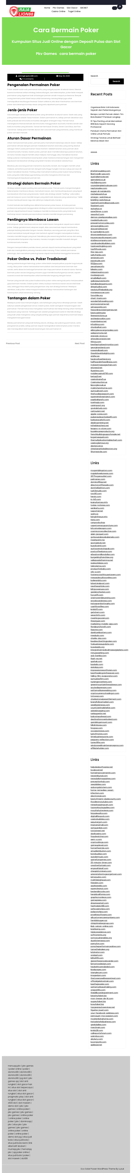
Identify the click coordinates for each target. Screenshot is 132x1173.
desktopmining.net (100, 422)
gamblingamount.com (101, 722)
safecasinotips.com (100, 908)
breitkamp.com (98, 929)
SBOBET (84, 8)
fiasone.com (97, 629)
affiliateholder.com (100, 748)
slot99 (24, 1158)
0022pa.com (96, 263)
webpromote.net (99, 333)
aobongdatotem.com (101, 787)
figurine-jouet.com (100, 1010)
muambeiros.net (99, 321)
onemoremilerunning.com (103, 597)
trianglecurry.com (99, 972)
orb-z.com (96, 571)
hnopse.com (97, 728)
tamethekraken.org (100, 949)
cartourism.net (98, 411)
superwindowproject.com (103, 396)
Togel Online (74, 11)
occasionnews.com (100, 730)
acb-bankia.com (98, 655)
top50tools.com (98, 249)
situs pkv (17, 1124)
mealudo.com (97, 635)
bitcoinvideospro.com (101, 528)
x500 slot (12, 1102)
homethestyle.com (100, 848)
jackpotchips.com (99, 911)
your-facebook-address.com (105, 1013)
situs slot (12, 1090)
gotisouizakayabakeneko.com (105, 537)
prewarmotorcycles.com (102, 223)
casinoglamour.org (100, 442)
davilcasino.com (98, 833)
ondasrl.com (96, 955)
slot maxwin (24, 1102)
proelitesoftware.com (101, 914)
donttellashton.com (100, 487)
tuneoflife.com (98, 742)
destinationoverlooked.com (104, 719)
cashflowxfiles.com (100, 606)
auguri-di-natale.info (101, 191)
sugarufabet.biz (98, 1001)
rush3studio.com (99, 490)
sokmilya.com (97, 1036)
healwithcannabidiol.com (103, 966)
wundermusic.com (99, 856)
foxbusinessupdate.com (102, 644)
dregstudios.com (99, 286)
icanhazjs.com (97, 402)
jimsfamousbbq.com (100, 171)
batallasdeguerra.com (101, 283)
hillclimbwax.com (99, 725)
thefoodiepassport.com (102, 393)
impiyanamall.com (99, 824)
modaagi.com (97, 275)
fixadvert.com (97, 205)
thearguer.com (98, 620)
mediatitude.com (99, 220)
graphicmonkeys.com (101, 897)
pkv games (27, 1065)
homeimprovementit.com (103, 772)
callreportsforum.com (101, 1033)
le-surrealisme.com (100, 231)
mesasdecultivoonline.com (104, 577)
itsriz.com (95, 519)
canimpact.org (98, 405)
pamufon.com (97, 943)
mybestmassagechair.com (104, 364)
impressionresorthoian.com (104, 670)
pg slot (23, 1078)
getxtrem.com (98, 612)
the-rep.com (97, 252)
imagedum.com (98, 975)
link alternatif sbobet (20, 1144)
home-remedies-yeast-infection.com (102, 791)
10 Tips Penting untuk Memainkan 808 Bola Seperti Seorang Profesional (106, 124)
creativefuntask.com (101, 865)
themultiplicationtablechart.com (106, 440)
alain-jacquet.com (99, 534)
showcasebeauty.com (101, 234)
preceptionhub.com (100, 781)
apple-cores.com (99, 414)
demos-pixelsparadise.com (104, 217)
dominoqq (25, 1121)
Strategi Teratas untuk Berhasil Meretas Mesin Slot (105, 139)
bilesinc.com (96, 269)
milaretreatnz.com (100, 272)
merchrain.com (98, 1027)
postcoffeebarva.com (101, 551)
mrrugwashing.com (100, 652)
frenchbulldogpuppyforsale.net (105, 434)
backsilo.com (97, 664)
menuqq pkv (14, 1065)
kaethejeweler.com (100, 984)
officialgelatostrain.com (102, 981)
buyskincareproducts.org (102, 431)
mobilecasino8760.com (102, 373)
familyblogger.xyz (99, 920)
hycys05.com (97, 595)
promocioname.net (100, 304)
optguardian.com (99, 827)
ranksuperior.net (98, 713)
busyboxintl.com (98, 545)
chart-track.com (98, 298)
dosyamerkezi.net (99, 228)
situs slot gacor (25, 1093)
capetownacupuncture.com (104, 525)
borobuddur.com (99, 853)
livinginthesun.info (99, 516)
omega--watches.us (101, 197)
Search (94, 76)
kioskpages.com (98, 969)
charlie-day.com (98, 638)
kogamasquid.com (100, 437)
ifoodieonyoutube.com (102, 801)
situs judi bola (21, 1139)
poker (26, 1068)
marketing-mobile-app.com (104, 623)
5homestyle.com (99, 451)
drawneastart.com (100, 903)
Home (47, 8)
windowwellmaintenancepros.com (107, 745)
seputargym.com (99, 822)
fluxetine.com (97, 370)
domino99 (13, 1072)
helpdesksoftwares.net (102, 767)
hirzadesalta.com (99, 813)
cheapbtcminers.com (101, 871)
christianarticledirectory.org (104, 448)
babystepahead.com (101, 716)
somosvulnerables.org (101, 937)
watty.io (94, 513)
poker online (15, 1068)
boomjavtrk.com (98, 1042)
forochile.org (97, 295)
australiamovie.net (100, 176)
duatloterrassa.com (100, 940)
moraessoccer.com (100, 292)
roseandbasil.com (99, 350)
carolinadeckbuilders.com (103, 243)
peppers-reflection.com (102, 739)
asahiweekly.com (99, 885)
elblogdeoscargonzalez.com (104, 330)
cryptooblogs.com (99, 842)
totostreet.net (98, 830)
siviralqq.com (97, 667)
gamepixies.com (98, 900)
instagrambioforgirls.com (103, 603)
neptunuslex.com (99, 188)
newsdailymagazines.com (103, 778)
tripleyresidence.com (101, 932)
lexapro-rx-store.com (101, 428)
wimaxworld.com (99, 307)
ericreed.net (96, 367)
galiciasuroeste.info (100, 280)
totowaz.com (97, 696)
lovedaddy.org (97, 647)
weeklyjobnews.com (100, 704)
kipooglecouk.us (98, 385)
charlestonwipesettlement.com (106, 699)
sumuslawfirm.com (100, 678)
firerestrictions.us (99, 315)
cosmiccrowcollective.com (103, 531)
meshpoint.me (98, 539)
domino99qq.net (99, 482)
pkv (21, 1105)
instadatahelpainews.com (103, 1021)
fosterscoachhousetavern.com (106, 574)
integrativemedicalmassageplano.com (109, 649)
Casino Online (58, 11)
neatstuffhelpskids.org (101, 289)
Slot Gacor (72, 8)
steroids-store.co (99, 335)
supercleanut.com (99, 888)
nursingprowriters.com (101, 681)
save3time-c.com (99, 211)
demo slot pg (15, 1136)
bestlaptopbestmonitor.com (104, 344)
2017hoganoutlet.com (101, 476)
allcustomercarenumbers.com (105, 917)
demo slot (13, 1105)
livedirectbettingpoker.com (104, 641)
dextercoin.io (97, 445)
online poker (23, 1109)
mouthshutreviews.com (102, 810)
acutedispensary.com (101, 687)
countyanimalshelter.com (103, 707)
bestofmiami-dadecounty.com (106, 798)
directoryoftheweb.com (102, 485)
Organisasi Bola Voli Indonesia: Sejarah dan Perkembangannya (106, 108)
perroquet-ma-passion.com (104, 1015)
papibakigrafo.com (100, 399)
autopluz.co (96, 208)
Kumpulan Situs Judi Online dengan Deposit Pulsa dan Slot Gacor (66, 44)
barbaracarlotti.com (100, 419)
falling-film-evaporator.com (104, 676)
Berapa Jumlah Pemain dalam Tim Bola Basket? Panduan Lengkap (107, 115)
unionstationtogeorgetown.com (106, 874)
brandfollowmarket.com (102, 702)
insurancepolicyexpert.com (104, 237)
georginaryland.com (100, 347)
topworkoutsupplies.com (102, 807)
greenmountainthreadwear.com (106, 684)
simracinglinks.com (100, 226)
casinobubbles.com (100, 819)
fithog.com (96, 341)
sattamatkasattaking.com (103, 986)
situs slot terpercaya (22, 1087)
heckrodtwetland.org (101, 359)
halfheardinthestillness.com (104, 361)
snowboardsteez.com (101, 600)
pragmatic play (16, 1096)
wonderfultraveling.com (102, 301)
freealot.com (97, 882)
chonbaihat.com (98, 327)
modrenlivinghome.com (102, 1018)
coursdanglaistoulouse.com (104, 185)
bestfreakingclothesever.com (105, 673)
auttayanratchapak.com (102, 548)
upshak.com (96, 661)
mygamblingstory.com (101, 470)
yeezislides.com (98, 784)
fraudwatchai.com (99, 836)
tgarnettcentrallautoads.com (105, 202)
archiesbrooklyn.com (100, 318)
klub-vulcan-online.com (102, 926)
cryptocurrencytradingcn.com (105, 693)
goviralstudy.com (99, 408)
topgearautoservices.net (103, 1007)
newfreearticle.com (100, 586)
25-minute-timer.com (101, 862)
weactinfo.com (98, 615)
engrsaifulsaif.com (99, 868)
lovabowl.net (97, 770)
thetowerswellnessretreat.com (106, 978)
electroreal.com (98, 796)
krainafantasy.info (99, 502)
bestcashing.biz (98, 312)
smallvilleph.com (98, 278)
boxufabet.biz (97, 1004)
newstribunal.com (99, 775)
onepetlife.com (98, 989)
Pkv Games (58, 8)
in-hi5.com (96, 499)
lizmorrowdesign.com (101, 963)
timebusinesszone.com (102, 736)
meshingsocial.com (100, 618)
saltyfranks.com (98, 254)
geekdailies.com (98, 1024)
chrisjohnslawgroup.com (102, 923)
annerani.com (97, 257)
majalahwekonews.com (102, 473)
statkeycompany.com (101, 240)
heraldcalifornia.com (100, 894)
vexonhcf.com (97, 214)
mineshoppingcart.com (102, 804)
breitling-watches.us (100, 199)
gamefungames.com (101, 859)
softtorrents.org (98, 934)
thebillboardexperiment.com (104, 992)
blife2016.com (97, 958)
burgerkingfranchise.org (102, 557)
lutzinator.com (98, 952)
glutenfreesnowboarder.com (104, 961)
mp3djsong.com (98, 182)
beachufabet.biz (99, 995)
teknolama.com (98, 566)
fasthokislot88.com (100, 905)
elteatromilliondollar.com (103, 554)
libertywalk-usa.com (100, 173)
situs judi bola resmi (17, 1142)
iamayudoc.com (98, 877)
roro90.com (96, 493)
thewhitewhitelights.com (102, 353)
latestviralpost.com (100, 583)
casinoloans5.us (98, 379)
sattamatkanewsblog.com (103, 690)
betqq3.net (96, 376)
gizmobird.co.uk (98, 179)
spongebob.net (98, 542)
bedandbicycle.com (100, 891)
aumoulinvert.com (99, 390)
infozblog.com (97, 324)
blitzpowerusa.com (100, 589)
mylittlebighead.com (101, 879)
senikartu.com (97, 508)
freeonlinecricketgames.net (104, 309)
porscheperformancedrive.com (106, 946)
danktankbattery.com (101, 632)
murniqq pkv (14, 1149)
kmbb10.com (97, 609)
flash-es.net (96, 658)
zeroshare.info (97, 266)
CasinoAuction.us (99, 382)
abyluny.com (97, 1039)
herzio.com (96, 496)
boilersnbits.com (98, 580)
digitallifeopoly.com (100, 816)
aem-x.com (96, 839)
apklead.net (96, 1044)
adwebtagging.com (100, 710)
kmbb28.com (97, 1030)
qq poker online (21, 1152)
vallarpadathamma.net (102, 560)
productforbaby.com (101, 568)
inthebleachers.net (100, 425)
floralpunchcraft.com (101, 626)
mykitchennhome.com (101, 388)
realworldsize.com (99, 563)
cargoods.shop (98, 522)
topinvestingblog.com (101, 246)
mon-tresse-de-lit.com (102, 998)
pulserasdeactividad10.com (104, 417)
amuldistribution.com (101, 851)
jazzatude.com (98, 260)
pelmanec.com (98, 479)
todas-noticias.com (100, 505)
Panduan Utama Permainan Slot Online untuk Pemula (106, 132)
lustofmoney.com (99, 733)
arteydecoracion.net (100, 338)
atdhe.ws (95, 356)
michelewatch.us (99, 194)
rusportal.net (97, 511)
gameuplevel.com (99, 845)
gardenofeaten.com (100, 592)
